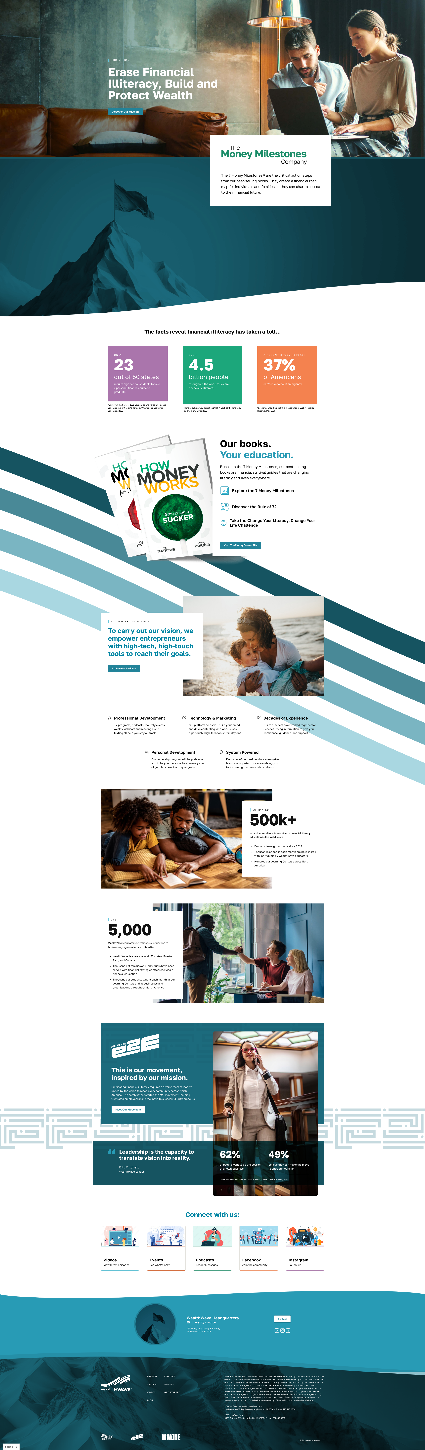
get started (172, 1392)
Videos (151, 1392)
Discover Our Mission (125, 111)
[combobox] (11, 1447)
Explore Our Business (124, 668)
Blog (150, 1400)
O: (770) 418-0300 (205, 1322)
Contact (282, 1319)
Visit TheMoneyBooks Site (240, 545)
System (152, 1384)
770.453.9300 (279, 1418)
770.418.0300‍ (289, 1409)
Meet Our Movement (128, 1109)
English (9, 1446)
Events (169, 1384)
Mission (152, 1376)
